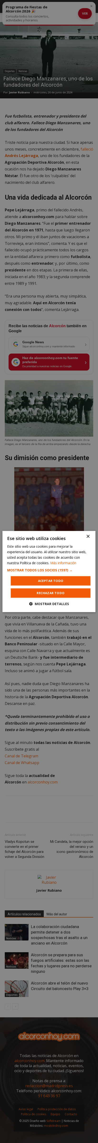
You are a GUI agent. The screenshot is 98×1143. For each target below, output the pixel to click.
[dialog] (49, 571)
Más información (63, 563)
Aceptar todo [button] (51, 581)
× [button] (88, 536)
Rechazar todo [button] (50, 593)
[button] (49, 570)
